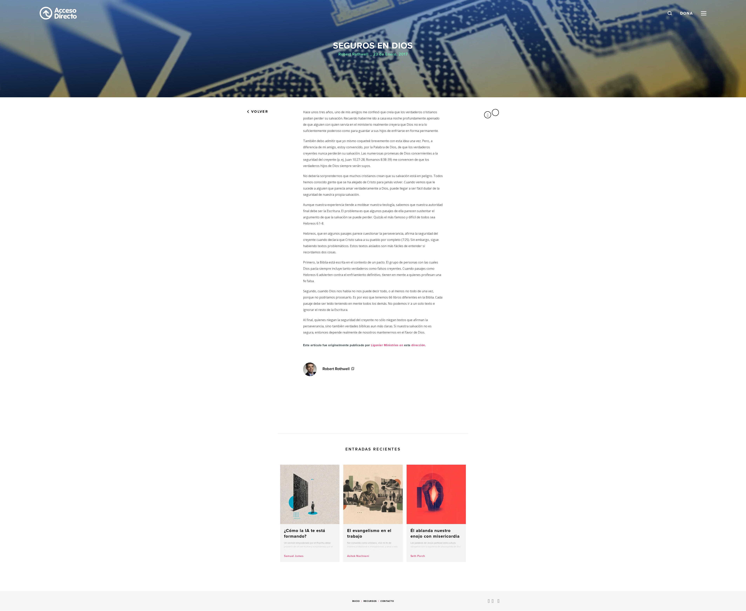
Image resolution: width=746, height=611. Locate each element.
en (401, 345)
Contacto (387, 601)
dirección (418, 345)
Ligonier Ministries (385, 345)
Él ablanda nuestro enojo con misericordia (436, 513)
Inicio (356, 601)
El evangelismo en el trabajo (373, 513)
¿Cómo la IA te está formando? (309, 513)
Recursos (370, 601)
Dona (686, 13)
